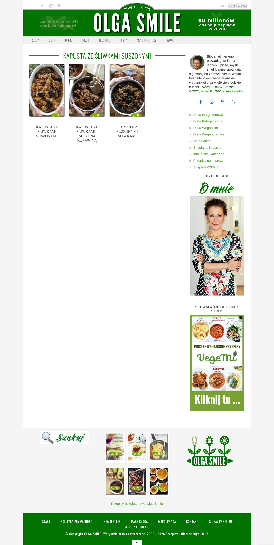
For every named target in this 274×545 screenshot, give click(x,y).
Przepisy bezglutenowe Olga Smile (137, 503)
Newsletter (112, 521)
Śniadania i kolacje (207, 147)
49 (98, 115)
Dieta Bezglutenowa (208, 115)
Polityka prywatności (77, 521)
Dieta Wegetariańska (208, 134)
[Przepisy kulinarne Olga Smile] (137, 23)
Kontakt (192, 521)
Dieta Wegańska (205, 128)
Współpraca (167, 521)
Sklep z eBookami (137, 527)
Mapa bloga (139, 521)
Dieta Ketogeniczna (207, 121)
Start (46, 521)
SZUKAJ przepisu (220, 521)
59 (138, 115)
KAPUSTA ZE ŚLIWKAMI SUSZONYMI (47, 131)
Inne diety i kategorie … (211, 154)
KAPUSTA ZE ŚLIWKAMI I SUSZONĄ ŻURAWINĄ (87, 133)
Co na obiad (202, 141)
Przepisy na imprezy (208, 160)
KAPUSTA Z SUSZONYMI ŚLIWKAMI (127, 131)
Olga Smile (92, 533)
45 (57, 115)
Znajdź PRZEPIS (206, 167)
